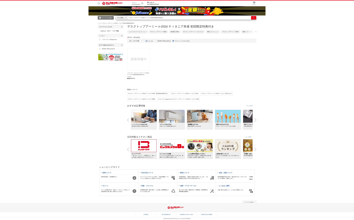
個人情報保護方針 (166, 214)
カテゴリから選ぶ (107, 18)
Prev (128, 120)
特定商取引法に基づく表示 (186, 214)
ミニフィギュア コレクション (137, 31)
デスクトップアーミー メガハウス (193, 31)
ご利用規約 (146, 214)
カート (254, 4)
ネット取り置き (200, 20)
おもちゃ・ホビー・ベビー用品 (110, 31)
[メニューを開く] (99, 3)
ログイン (137, 21)
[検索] (253, 18)
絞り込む (151, 41)
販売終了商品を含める (164, 41)
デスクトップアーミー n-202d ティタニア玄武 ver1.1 (216, 93)
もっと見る (250, 105)
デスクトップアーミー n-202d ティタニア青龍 (141, 99)
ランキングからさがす (169, 20)
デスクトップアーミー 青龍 (158, 31)
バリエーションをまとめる (182, 41)
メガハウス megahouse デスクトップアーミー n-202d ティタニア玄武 (178, 99)
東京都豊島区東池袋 (153, 3)
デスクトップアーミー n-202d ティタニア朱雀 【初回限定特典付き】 (148, 93)
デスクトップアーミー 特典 (230, 31)
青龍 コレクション (212, 31)
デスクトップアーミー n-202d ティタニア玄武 (184, 93)
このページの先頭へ (249, 202)
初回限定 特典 (174, 31)
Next (255, 120)
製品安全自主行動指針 (206, 214)
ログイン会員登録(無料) (136, 3)
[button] (250, 32)
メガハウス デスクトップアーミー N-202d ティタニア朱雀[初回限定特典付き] (138, 73)
